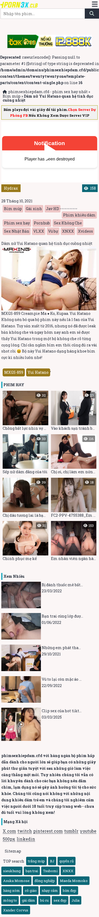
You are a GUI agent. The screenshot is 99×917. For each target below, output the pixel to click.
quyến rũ (66, 861)
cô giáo (31, 890)
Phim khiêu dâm (79, 215)
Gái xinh (34, 208)
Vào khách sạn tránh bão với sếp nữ (74, 412)
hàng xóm (11, 890)
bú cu (44, 900)
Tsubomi (50, 870)
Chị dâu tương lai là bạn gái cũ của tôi (25, 499)
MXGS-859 (13, 372)
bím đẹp (69, 890)
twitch (24, 831)
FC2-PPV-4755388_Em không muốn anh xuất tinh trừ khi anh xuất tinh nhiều (74, 499)
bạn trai (32, 870)
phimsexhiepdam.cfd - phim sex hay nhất (48, 91)
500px (9, 839)
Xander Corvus (15, 910)
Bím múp (12, 96)
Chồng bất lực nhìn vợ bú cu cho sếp (25, 412)
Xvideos (85, 231)
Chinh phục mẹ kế (24, 542)
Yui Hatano (38, 372)
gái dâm (28, 900)
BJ (52, 861)
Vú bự (53, 231)
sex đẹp (60, 900)
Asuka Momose (16, 880)
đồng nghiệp (45, 880)
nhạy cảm (50, 890)
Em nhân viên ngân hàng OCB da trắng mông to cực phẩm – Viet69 (74, 542)
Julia (75, 900)
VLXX (38, 231)
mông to (10, 900)
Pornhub (42, 222)
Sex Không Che (68, 222)
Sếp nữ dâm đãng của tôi (25, 455)
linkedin (26, 839)
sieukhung (12, 870)
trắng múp (36, 861)
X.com (9, 831)
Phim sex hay (17, 222)
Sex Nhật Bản (16, 231)
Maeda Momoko (74, 880)
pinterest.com (48, 831)
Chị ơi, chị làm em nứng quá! (74, 455)
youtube (88, 831)
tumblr (71, 831)
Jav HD (52, 208)
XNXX (68, 231)
